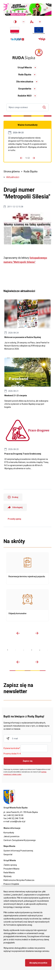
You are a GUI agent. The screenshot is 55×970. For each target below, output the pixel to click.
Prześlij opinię (14, 519)
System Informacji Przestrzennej (18, 851)
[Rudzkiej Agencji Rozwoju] (15, 650)
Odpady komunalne (27, 605)
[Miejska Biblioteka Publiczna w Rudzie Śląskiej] (31, 650)
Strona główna (12, 171)
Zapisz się (27, 761)
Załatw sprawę (10, 865)
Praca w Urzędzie (11, 884)
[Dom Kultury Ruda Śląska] (48, 650)
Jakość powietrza (11, 836)
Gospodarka (24, 88)
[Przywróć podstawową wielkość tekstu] (31, 21)
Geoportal (8, 854)
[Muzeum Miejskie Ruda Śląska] (23, 650)
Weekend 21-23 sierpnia (27, 383)
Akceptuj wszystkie (38, 963)
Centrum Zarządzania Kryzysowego (20, 840)
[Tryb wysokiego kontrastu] (15, 22)
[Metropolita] (7, 650)
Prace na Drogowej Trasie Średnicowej (27, 144)
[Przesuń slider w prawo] (37, 633)
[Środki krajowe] (14, 30)
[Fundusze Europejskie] (39, 30)
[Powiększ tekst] (40, 22)
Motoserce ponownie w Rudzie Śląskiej (27, 325)
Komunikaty (9, 832)
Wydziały (8, 876)
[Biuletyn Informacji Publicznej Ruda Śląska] (42, 39)
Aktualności (12, 177)
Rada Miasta (9, 872)
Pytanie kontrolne (12, 748)
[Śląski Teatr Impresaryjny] (39, 650)
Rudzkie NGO (25, 95)
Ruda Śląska (24, 74)
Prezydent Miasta (11, 869)
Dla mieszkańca (24, 81)
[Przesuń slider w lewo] (18, 633)
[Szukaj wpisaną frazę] (45, 107)
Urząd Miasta (25, 67)
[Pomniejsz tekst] (23, 22)
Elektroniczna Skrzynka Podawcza (19, 880)
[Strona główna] (27, 54)
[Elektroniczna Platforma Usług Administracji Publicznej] (17, 39)
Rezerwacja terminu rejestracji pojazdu (27, 568)
